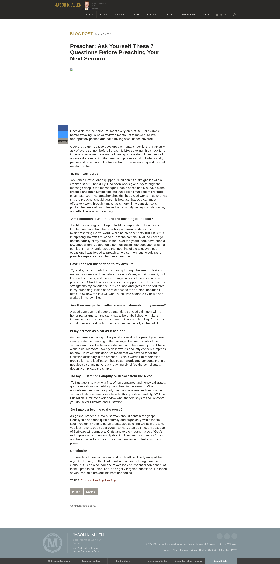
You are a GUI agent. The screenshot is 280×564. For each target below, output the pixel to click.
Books (151, 14)
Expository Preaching (92, 480)
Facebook (220, 536)
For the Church (123, 561)
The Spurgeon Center (156, 561)
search (234, 14)
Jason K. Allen (221, 561)
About (89, 14)
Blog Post (81, 34)
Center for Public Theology (188, 561)
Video (136, 14)
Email (234, 536)
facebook (217, 15)
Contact (169, 14)
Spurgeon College (91, 561)
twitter (221, 15)
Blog (103, 14)
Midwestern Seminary (59, 561)
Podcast (120, 14)
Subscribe (188, 14)
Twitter (227, 536)
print (78, 491)
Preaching (110, 480)
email (226, 15)
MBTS (206, 14)
